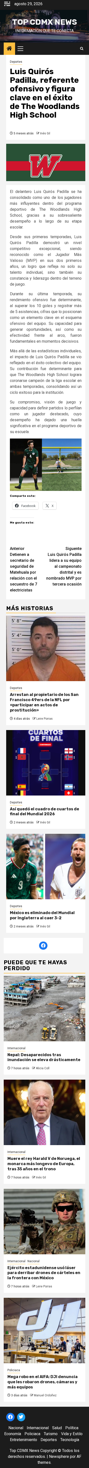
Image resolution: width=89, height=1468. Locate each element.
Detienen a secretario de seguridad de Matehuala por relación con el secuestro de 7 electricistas (23, 569)
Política (71, 1428)
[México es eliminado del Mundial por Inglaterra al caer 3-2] (45, 866)
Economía (12, 1433)
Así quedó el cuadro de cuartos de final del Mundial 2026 (44, 812)
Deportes (16, 61)
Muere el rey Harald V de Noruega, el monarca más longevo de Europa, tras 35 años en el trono (43, 1163)
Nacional (33, 1261)
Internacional (16, 1048)
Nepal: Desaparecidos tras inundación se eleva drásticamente (43, 1057)
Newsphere (59, 1456)
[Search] (82, 48)
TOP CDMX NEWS (44, 22)
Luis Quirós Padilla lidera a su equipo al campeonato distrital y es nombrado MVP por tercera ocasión (64, 566)
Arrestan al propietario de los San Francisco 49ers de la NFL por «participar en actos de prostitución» (44, 702)
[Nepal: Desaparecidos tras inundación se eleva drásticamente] (44, 1008)
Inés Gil (45, 133)
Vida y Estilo (72, 1433)
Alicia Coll (42, 1068)
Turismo (51, 1433)
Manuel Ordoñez (45, 1395)
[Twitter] (21, 1417)
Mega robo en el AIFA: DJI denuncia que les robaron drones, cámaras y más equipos (42, 1381)
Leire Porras (44, 718)
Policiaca (13, 1370)
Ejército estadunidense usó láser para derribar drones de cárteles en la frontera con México (43, 1272)
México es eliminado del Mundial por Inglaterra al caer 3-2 (42, 915)
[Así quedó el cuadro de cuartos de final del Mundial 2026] (45, 763)
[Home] (9, 48)
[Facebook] (43, 945)
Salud (57, 1428)
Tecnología (69, 1439)
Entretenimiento (23, 1439)
